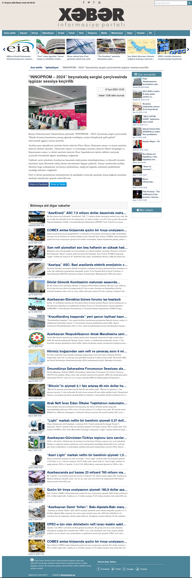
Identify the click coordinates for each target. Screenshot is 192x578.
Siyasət (23, 32)
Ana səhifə (36, 67)
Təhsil (71, 32)
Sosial (61, 32)
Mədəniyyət (117, 32)
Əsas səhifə (10, 32)
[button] (4, 50)
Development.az (68, 575)
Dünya (34, 32)
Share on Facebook (39, 184)
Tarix (81, 32)
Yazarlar (141, 32)
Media (104, 32)
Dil (150, 32)
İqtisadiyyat (48, 32)
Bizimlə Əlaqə (103, 561)
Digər (129, 32)
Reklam (113, 561)
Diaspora (92, 32)
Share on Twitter (58, 184)
